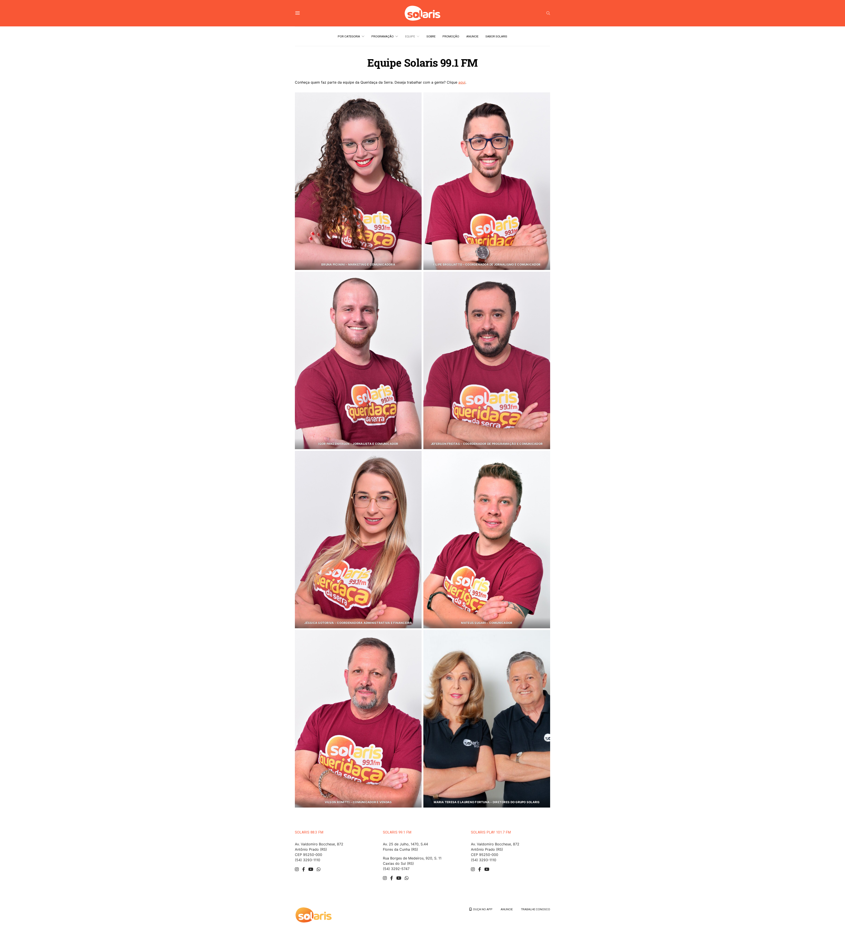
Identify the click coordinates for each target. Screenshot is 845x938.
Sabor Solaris (496, 36)
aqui (461, 82)
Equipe (410, 36)
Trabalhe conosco (535, 909)
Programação (382, 36)
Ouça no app (482, 909)
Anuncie (472, 36)
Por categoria (349, 36)
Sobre (430, 36)
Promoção (451, 36)
